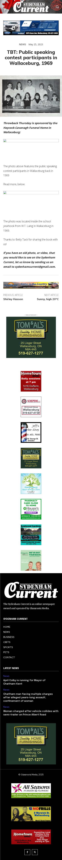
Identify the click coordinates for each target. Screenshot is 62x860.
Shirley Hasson (13, 299)
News (22, 44)
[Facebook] (27, 852)
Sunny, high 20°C (48, 299)
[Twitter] (35, 852)
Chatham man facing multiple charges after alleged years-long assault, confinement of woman (28, 697)
